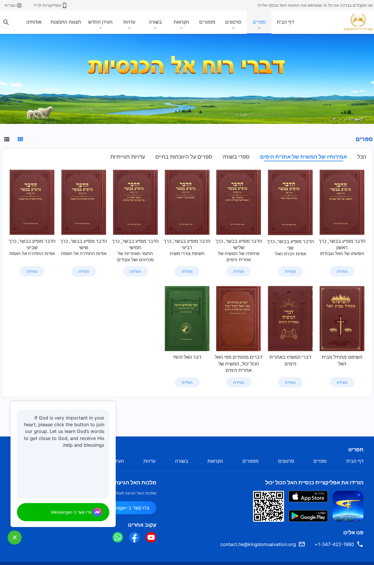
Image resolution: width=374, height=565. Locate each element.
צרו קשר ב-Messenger (125, 508)
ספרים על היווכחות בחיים (183, 157)
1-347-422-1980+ (334, 544)
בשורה (155, 22)
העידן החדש (100, 22)
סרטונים (233, 22)
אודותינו (33, 22)
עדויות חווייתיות (127, 157)
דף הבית (285, 22)
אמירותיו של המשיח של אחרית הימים (303, 157)
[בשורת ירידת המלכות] (356, 22)
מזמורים (207, 22)
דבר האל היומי (187, 357)
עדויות (129, 22)
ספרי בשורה (236, 157)
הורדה (342, 271)
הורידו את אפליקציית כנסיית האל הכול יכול (314, 482)
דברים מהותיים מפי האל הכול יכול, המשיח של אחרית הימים (238, 363)
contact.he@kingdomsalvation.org (258, 544)
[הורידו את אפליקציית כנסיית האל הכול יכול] (348, 506)
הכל (361, 157)
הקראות (181, 22)
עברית (10, 5)
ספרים (259, 22)
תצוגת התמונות (66, 22)
